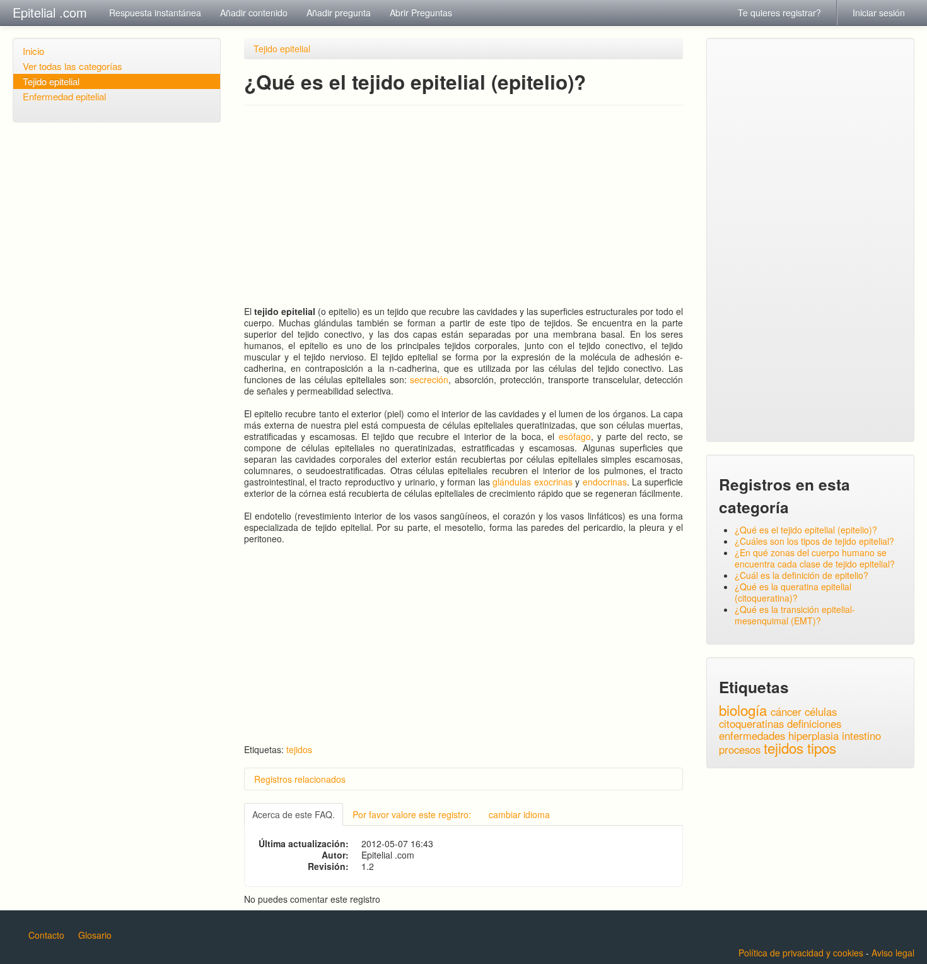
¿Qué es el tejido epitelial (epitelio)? (806, 529)
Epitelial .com (50, 12)
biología (743, 709)
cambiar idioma (519, 814)
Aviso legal (893, 952)
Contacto (46, 935)
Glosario (95, 935)
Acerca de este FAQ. (293, 814)
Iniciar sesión (879, 12)
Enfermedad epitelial (64, 96)
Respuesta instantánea (155, 12)
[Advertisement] (464, 205)
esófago (575, 436)
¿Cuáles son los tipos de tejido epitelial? (814, 541)
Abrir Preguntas (421, 12)
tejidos (299, 749)
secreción (429, 379)
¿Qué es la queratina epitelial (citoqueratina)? (793, 592)
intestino (861, 735)
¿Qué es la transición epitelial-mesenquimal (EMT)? (795, 615)
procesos (740, 749)
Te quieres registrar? (779, 12)
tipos (821, 747)
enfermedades (752, 735)
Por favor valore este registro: (412, 814)
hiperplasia (813, 735)
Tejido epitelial (51, 81)
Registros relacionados (300, 779)
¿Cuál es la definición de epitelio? (801, 575)
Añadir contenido (254, 12)
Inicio (33, 50)
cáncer (786, 711)
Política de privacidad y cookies (800, 952)
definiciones (814, 723)
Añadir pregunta (338, 12)
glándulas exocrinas (532, 481)
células (821, 711)
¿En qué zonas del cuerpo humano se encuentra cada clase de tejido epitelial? (815, 558)
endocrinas (605, 481)
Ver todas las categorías (72, 66)
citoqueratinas (751, 723)
